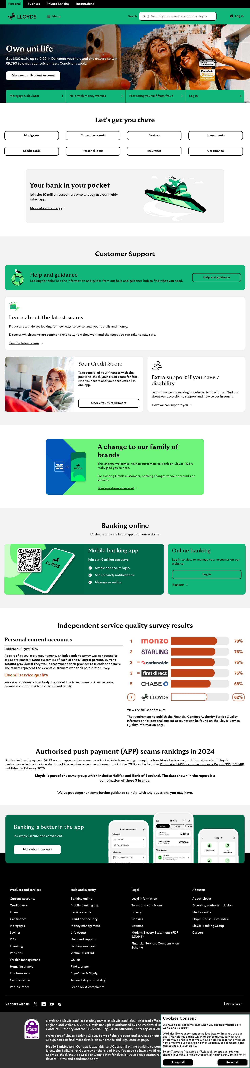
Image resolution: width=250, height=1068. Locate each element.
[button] (236, 16)
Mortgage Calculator (24, 96)
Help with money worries (88, 96)
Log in (193, 96)
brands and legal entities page (126, 1039)
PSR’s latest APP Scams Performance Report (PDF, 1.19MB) (202, 764)
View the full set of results (146, 710)
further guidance (112, 793)
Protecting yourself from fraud (151, 96)
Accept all (178, 1062)
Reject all (232, 1062)
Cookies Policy (237, 1054)
